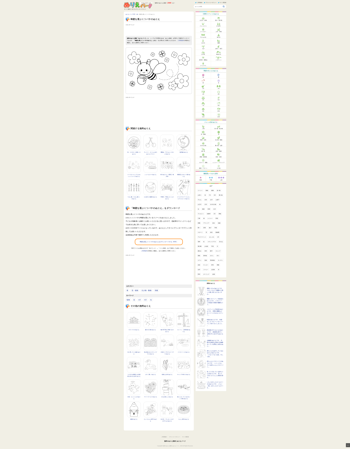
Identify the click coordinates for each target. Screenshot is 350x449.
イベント (200, 190)
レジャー (210, 218)
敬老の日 (218, 54)
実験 (218, 265)
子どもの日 (203, 37)
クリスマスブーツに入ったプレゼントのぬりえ (183, 197)
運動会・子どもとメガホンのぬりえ (167, 153)
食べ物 (218, 190)
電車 (199, 241)
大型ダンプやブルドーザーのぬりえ (167, 353)
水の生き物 (203, 145)
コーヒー (205, 269)
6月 (219, 99)
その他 (218, 168)
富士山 (221, 241)
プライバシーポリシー (211, 2)
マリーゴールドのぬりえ (150, 397)
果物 (220, 213)
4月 (139, 300)
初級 (156, 290)
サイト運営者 (223, 2)
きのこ (212, 255)
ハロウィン (219, 60)
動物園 (217, 232)
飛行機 (199, 246)
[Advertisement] (159, 30)
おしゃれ (211, 237)
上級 (221, 180)
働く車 (203, 151)
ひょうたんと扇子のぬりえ (150, 420)
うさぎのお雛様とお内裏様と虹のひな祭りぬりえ (133, 375)
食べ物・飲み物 (218, 128)
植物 (128, 300)
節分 (213, 223)
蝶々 (199, 227)
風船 (199, 255)
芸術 (206, 260)
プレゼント (201, 213)
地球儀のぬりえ (184, 152)
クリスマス (203, 65)
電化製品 (212, 260)
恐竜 (204, 227)
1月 (203, 88)
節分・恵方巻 (218, 20)
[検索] (223, 6)
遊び (210, 227)
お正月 (199, 204)
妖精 (213, 274)
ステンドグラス (212, 241)
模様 (203, 209)
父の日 (203, 43)
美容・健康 (219, 151)
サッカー (205, 265)
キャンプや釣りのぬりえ (183, 374)
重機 (199, 223)
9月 (203, 111)
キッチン (220, 260)
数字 (211, 251)
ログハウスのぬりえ (134, 329)
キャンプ (218, 251)
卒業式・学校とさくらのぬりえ (167, 197)
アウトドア (206, 223)
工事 (199, 218)
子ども (199, 199)
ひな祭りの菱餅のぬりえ (150, 197)
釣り (218, 255)
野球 (199, 274)
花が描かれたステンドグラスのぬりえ (150, 353)
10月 (218, 111)
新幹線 (205, 255)
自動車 (208, 213)
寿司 (206, 251)
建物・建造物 (203, 157)
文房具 (213, 269)
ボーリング (206, 274)
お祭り (199, 195)
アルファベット (202, 237)
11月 (203, 116)
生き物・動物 (146, 290)
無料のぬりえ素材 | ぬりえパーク (175, 441)
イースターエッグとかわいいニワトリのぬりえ (133, 175)
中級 (211, 180)
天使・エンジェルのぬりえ (133, 397)
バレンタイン (203, 26)
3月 (203, 94)
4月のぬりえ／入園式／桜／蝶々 (167, 175)
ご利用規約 (199, 2)
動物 (207, 190)
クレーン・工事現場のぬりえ (183, 330)
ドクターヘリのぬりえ (184, 352)
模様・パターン (203, 168)
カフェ (199, 260)
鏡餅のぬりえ (133, 419)
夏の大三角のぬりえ (150, 329)
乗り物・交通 (218, 145)
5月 (145, 300)
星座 (199, 265)
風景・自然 (203, 140)
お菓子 (217, 199)
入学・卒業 (219, 31)
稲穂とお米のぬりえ (167, 374)
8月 (219, 105)
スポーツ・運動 (203, 162)
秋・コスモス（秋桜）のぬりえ (133, 153)
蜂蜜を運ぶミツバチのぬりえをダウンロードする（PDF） (159, 242)
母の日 (218, 37)
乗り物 (220, 195)
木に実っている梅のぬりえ (133, 353)
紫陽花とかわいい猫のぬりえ (183, 175)
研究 (212, 265)
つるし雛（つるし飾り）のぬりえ (133, 197)
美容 (211, 232)
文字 (211, 199)
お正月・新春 (203, 20)
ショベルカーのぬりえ (150, 174)
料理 (209, 209)
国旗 (219, 223)
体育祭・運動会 (203, 60)
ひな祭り (218, 26)
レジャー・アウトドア (219, 162)
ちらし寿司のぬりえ (183, 419)
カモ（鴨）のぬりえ (150, 374)
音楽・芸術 (219, 157)
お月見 (203, 54)
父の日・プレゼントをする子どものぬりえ (167, 420)
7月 (203, 105)
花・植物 (135, 290)
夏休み (199, 251)
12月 (218, 116)
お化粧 (206, 246)
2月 (219, 88)
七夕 (203, 48)
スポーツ (200, 232)
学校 (215, 227)
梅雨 (218, 43)
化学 (199, 269)
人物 (203, 128)
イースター (203, 31)
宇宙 (212, 246)
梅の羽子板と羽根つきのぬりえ (167, 330)
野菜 (217, 218)
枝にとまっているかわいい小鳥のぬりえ (183, 397)
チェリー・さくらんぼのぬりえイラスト (150, 153)
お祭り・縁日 (218, 48)
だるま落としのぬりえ (167, 397)
